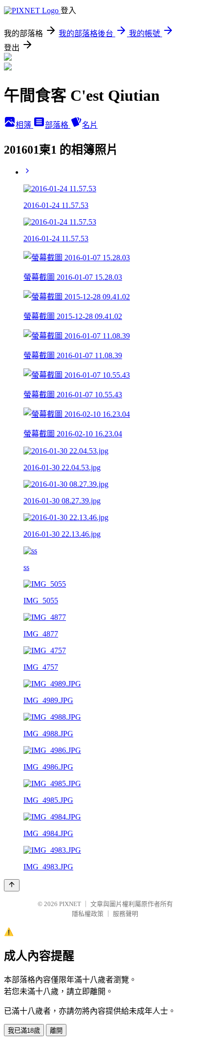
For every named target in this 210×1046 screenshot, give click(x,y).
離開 (56, 1030)
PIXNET (70, 904)
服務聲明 (125, 913)
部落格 (57, 125)
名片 (90, 125)
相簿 (24, 125)
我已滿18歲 (24, 1030)
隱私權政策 (88, 913)
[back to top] (12, 885)
